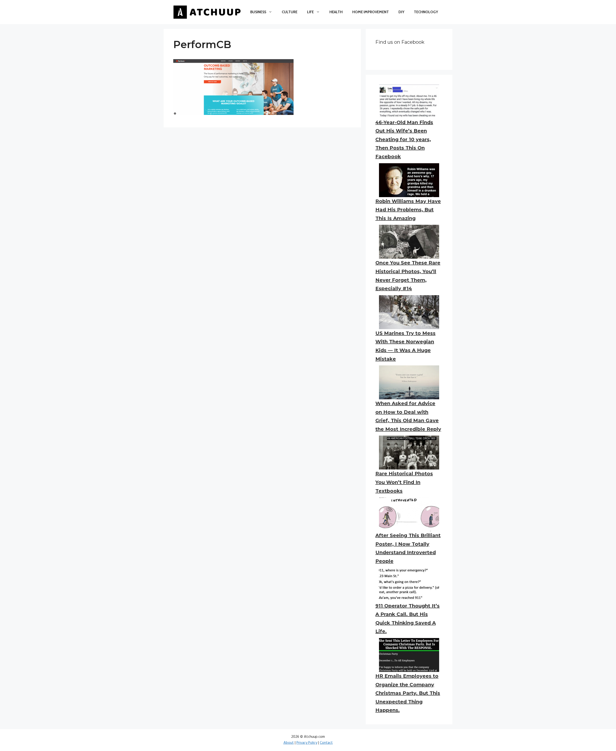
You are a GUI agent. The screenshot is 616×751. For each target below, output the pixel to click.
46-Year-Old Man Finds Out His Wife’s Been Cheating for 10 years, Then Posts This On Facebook (404, 139)
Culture (289, 12)
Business (258, 12)
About (288, 743)
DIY (401, 12)
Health (336, 12)
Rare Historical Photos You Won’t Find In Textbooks (404, 482)
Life (310, 12)
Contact (326, 743)
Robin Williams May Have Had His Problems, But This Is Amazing (408, 209)
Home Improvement (370, 12)
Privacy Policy (306, 743)
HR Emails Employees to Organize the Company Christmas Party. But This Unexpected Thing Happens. (407, 693)
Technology (426, 12)
